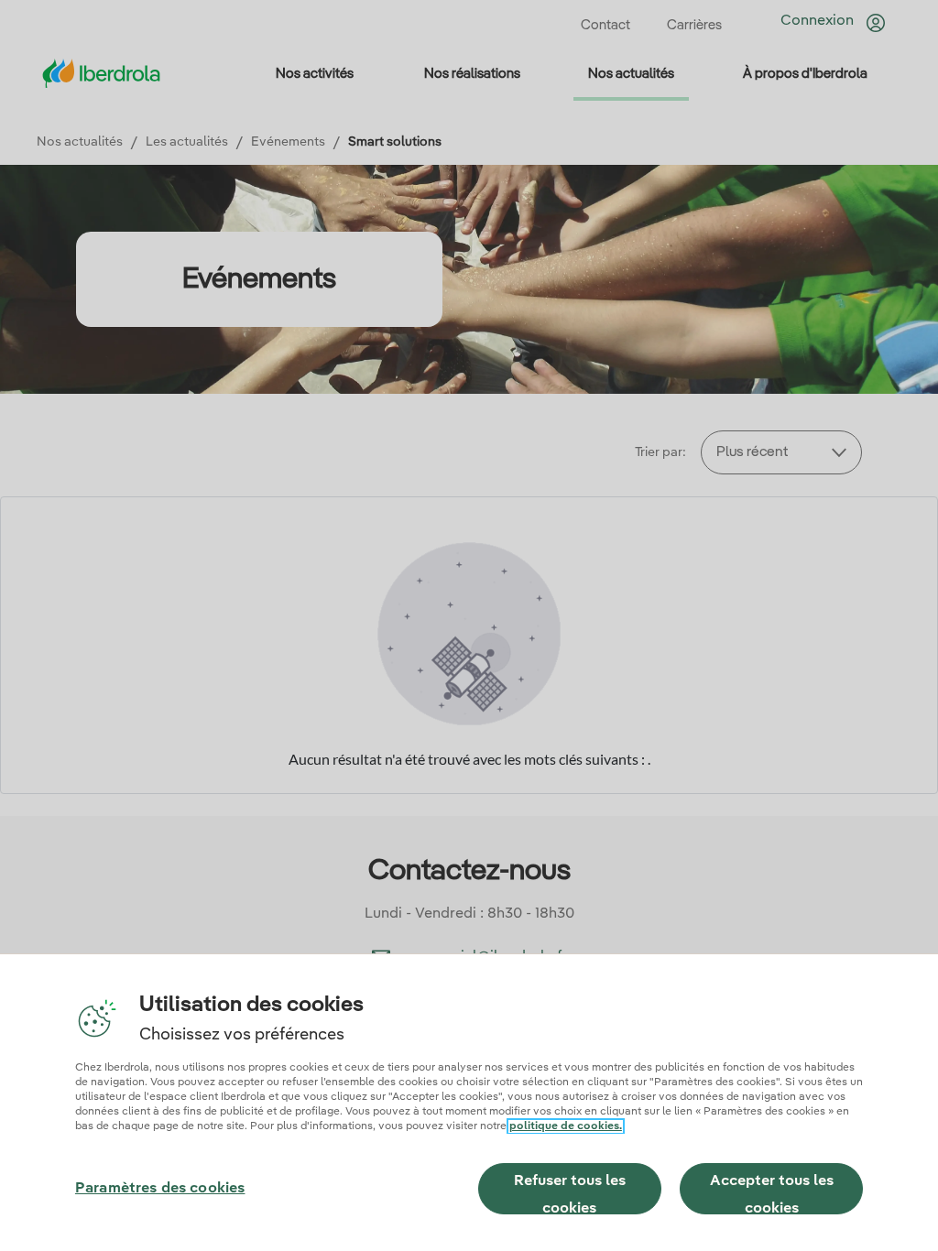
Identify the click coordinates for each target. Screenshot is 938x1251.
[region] (469, 1102)
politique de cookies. (565, 1126)
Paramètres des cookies (160, 1188)
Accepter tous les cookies (772, 1194)
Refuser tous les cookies (570, 1194)
